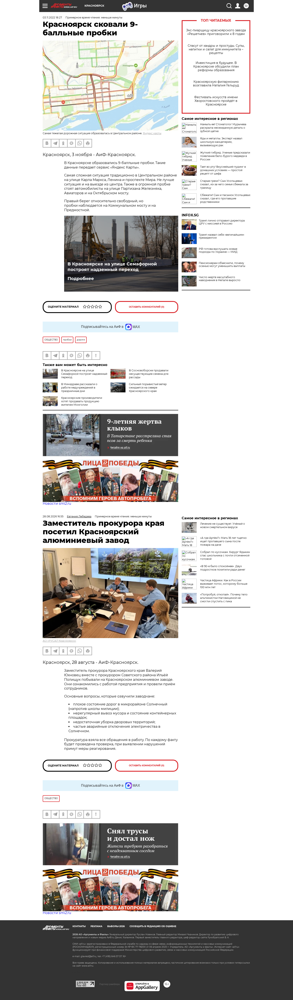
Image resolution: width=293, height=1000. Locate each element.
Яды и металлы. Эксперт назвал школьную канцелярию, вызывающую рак (221, 142)
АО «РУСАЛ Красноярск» (59, 640)
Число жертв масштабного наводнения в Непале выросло (219, 279)
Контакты (79, 926)
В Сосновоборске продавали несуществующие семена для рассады (148, 374)
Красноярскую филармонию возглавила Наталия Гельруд (216, 83)
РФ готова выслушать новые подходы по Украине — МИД (218, 250)
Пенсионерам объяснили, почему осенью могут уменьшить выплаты (222, 265)
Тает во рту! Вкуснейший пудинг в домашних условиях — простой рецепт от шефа (223, 170)
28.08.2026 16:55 (53, 516)
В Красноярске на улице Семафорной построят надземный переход (112, 266)
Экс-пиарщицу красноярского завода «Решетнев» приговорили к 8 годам (216, 32)
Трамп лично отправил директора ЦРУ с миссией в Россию (222, 222)
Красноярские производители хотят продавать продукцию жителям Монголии (81, 401)
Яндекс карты (152, 133)
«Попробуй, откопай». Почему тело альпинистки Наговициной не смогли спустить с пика (224, 598)
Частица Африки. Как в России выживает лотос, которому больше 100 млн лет (223, 584)
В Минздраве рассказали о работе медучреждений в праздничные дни (79, 388)
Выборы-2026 (116, 926)
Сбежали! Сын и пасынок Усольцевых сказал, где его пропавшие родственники (225, 198)
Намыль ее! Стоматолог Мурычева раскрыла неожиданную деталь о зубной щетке (223, 128)
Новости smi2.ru (57, 504)
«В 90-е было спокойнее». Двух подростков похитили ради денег (222, 568)
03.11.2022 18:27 (52, 17)
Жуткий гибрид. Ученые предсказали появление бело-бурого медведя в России (225, 156)
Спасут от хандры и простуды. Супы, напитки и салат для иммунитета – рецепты (216, 49)
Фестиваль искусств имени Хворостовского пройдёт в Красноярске (216, 100)
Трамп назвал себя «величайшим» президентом (221, 236)
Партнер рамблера (109, 984)
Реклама (96, 926)
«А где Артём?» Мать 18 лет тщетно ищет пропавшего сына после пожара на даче (223, 541)
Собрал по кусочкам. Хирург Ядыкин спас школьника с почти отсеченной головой (225, 555)
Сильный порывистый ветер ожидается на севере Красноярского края (148, 388)
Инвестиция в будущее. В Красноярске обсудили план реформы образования (216, 66)
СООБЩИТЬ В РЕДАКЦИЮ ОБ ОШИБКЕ (153, 926)
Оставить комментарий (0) (146, 307)
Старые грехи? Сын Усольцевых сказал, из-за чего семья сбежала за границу (224, 184)
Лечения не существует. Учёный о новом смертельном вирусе (222, 525)
